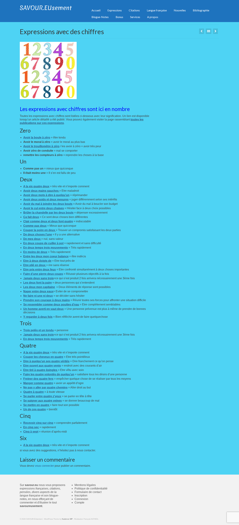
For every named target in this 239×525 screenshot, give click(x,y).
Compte (79, 502)
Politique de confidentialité (91, 488)
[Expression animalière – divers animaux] (201, 31)
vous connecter (44, 465)
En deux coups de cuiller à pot (43, 243)
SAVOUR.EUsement (46, 8)
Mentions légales (85, 485)
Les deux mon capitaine (39, 287)
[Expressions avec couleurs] (215, 31)
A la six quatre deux (36, 186)
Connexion (81, 499)
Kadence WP (67, 519)
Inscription (81, 495)
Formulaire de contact (88, 492)
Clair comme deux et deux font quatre (48, 221)
